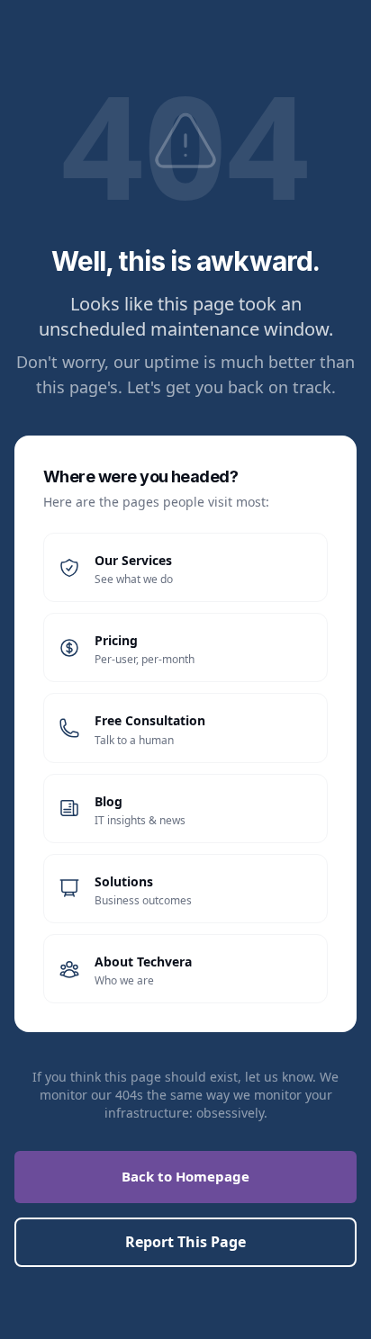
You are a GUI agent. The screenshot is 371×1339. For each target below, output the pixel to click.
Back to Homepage (185, 1176)
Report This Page (185, 1242)
